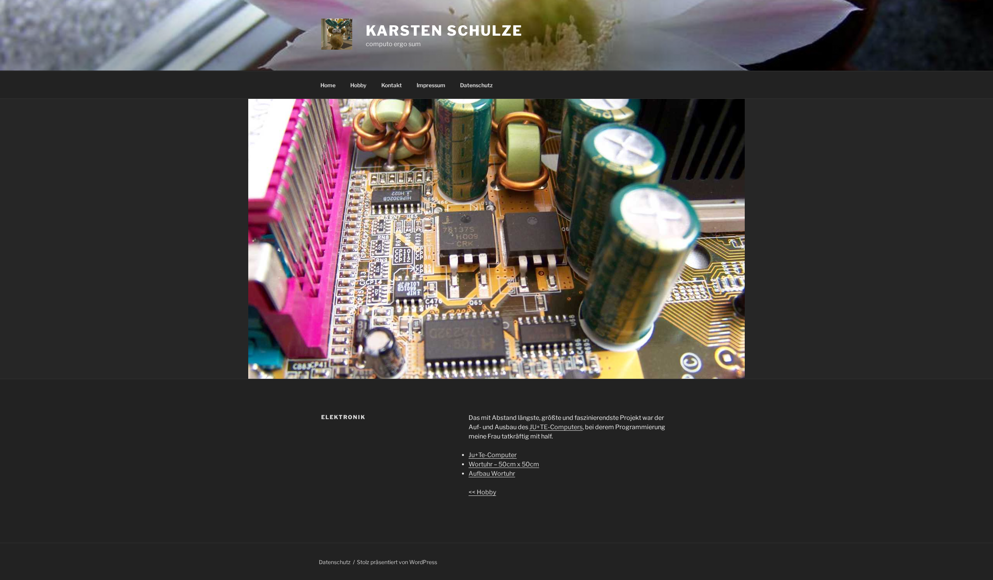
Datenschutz (476, 85)
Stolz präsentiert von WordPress (397, 562)
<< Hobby (482, 492)
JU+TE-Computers (556, 427)
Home (328, 85)
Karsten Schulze (444, 30)
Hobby (358, 85)
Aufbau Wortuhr (492, 473)
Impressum (431, 85)
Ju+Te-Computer (493, 455)
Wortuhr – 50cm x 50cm (504, 464)
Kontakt (391, 85)
